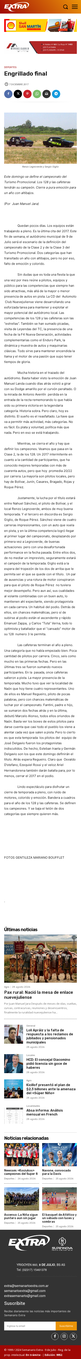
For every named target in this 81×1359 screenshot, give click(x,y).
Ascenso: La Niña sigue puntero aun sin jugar (21, 1216)
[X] (18, 94)
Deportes (10, 67)
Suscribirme (66, 1325)
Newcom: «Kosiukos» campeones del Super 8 (21, 1172)
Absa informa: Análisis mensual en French (44, 1112)
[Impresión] (46, 94)
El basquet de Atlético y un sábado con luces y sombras (59, 1218)
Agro (6, 987)
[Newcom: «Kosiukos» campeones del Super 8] (21, 1154)
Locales (30, 1055)
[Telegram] (56, 94)
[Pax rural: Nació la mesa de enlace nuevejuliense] (40, 958)
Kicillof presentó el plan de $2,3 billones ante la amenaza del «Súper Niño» (51, 1089)
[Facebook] (8, 94)
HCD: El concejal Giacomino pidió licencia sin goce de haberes (48, 1064)
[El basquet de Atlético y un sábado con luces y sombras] (59, 1199)
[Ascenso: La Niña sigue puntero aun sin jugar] (21, 1199)
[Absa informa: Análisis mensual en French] (13, 1114)
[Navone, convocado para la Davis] (59, 1154)
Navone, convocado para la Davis (56, 1172)
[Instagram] (64, 1336)
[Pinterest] (27, 94)
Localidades (33, 1106)
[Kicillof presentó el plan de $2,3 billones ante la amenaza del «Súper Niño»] (13, 1088)
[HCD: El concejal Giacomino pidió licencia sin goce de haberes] (13, 1063)
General (30, 1026)
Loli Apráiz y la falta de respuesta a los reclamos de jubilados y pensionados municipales (49, 1036)
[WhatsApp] (37, 94)
